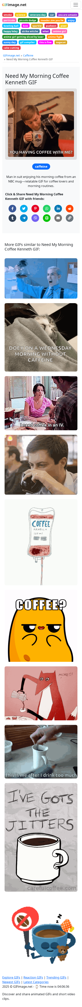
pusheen (51, 25)
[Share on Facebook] (12, 208)
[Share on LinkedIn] (58, 208)
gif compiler (27, 42)
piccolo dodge (27, 20)
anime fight (55, 36)
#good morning (17, 651)
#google (13, 953)
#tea (11, 484)
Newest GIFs (11, 982)
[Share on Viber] (35, 218)
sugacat (61, 42)
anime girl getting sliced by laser (24, 36)
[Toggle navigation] (75, 5)
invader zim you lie (52, 20)
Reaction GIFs (33, 977)
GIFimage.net (11, 55)
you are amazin (67, 14)
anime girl (59, 31)
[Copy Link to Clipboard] (69, 218)
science (20, 14)
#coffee (12, 294)
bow (25, 25)
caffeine (41, 166)
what (46, 31)
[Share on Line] (47, 218)
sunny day (10, 42)
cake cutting (11, 47)
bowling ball (11, 25)
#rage (11, 288)
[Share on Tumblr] (12, 218)
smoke (8, 14)
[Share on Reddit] (69, 208)
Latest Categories (36, 982)
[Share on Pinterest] (35, 208)
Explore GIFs (11, 977)
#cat (11, 367)
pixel (64, 25)
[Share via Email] (58, 218)
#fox (11, 709)
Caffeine (28, 55)
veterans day (38, 14)
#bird (11, 774)
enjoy (71, 20)
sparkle (37, 25)
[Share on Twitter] (24, 208)
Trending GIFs (56, 977)
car (52, 14)
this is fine (45, 42)
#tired (12, 477)
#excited (13, 761)
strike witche (30, 31)
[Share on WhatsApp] (47, 208)
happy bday (11, 31)
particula (9, 20)
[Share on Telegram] (24, 218)
